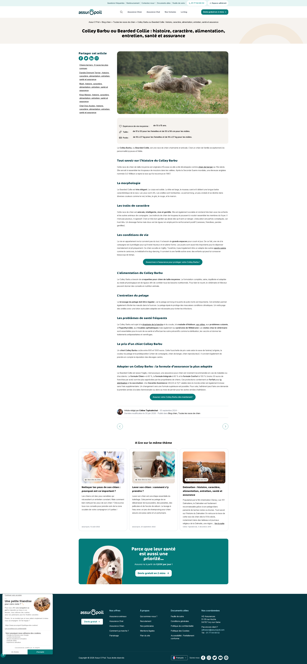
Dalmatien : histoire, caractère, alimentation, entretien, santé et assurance (202, 491)
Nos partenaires (147, 626)
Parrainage (114, 635)
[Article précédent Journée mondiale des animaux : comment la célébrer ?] (119, 426)
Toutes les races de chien (124, 22)
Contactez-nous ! (148, 3)
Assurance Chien (135, 12)
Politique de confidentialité (182, 626)
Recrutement (145, 621)
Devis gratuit (90, 621)
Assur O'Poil (94, 22)
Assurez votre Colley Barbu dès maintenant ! (173, 397)
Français (180, 658)
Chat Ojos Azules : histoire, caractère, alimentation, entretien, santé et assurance (94, 109)
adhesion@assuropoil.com (212, 630)
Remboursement (133, 3)
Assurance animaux (118, 616)
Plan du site (145, 635)
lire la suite (219, 523)
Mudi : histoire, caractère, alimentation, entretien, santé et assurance (93, 87)
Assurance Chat (153, 12)
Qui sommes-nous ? (148, 616)
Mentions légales (147, 631)
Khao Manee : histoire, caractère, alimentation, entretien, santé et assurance (94, 98)
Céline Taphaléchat (148, 410)
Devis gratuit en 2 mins (151, 573)
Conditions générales (180, 621)
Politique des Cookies (180, 631)
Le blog (184, 12)
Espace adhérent (218, 3)
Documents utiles (164, 3)
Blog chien (106, 22)
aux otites (200, 324)
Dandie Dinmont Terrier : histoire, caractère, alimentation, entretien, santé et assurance (94, 76)
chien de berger (205, 167)
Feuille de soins (179, 3)
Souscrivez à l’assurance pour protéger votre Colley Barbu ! (173, 262)
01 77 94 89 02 (213, 632)
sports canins (220, 248)
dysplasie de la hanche (152, 324)
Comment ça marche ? (119, 631)
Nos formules (170, 12)
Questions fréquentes (115, 3)
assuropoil (85, 527)
